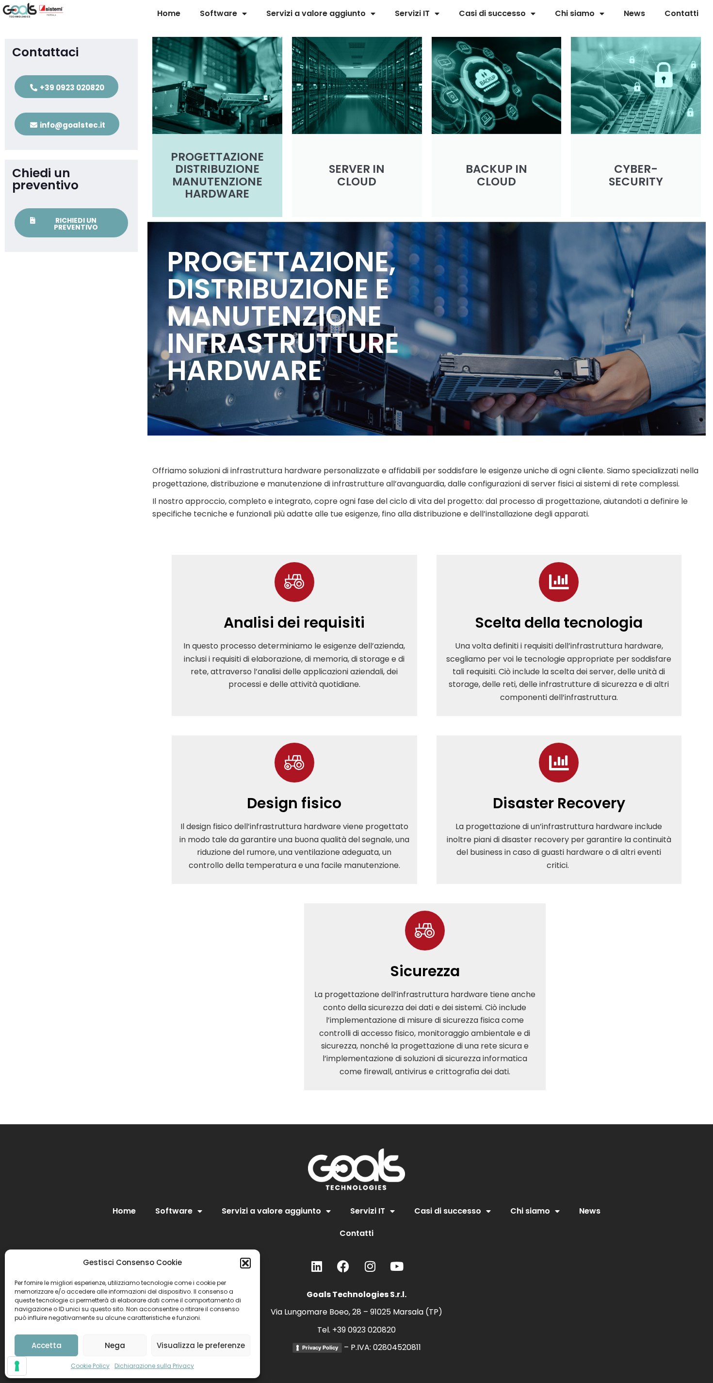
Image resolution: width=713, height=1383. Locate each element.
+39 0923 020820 (364, 1329)
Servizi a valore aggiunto (316, 13)
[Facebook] (343, 1266)
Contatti (681, 13)
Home (168, 13)
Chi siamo (575, 13)
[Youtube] (397, 1266)
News (634, 13)
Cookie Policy (90, 1366)
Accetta (47, 1345)
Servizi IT (412, 13)
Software (218, 13)
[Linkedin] (317, 1266)
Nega (115, 1345)
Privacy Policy (320, 1347)
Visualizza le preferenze (201, 1345)
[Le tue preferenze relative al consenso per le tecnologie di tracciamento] (17, 1366)
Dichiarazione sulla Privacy (154, 1366)
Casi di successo (492, 13)
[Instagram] (370, 1266)
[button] (245, 1263)
